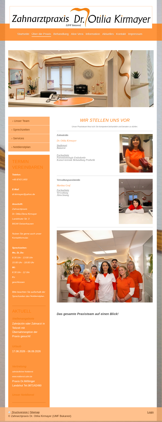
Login (150, 412)
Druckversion (19, 412)
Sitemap (35, 412)
